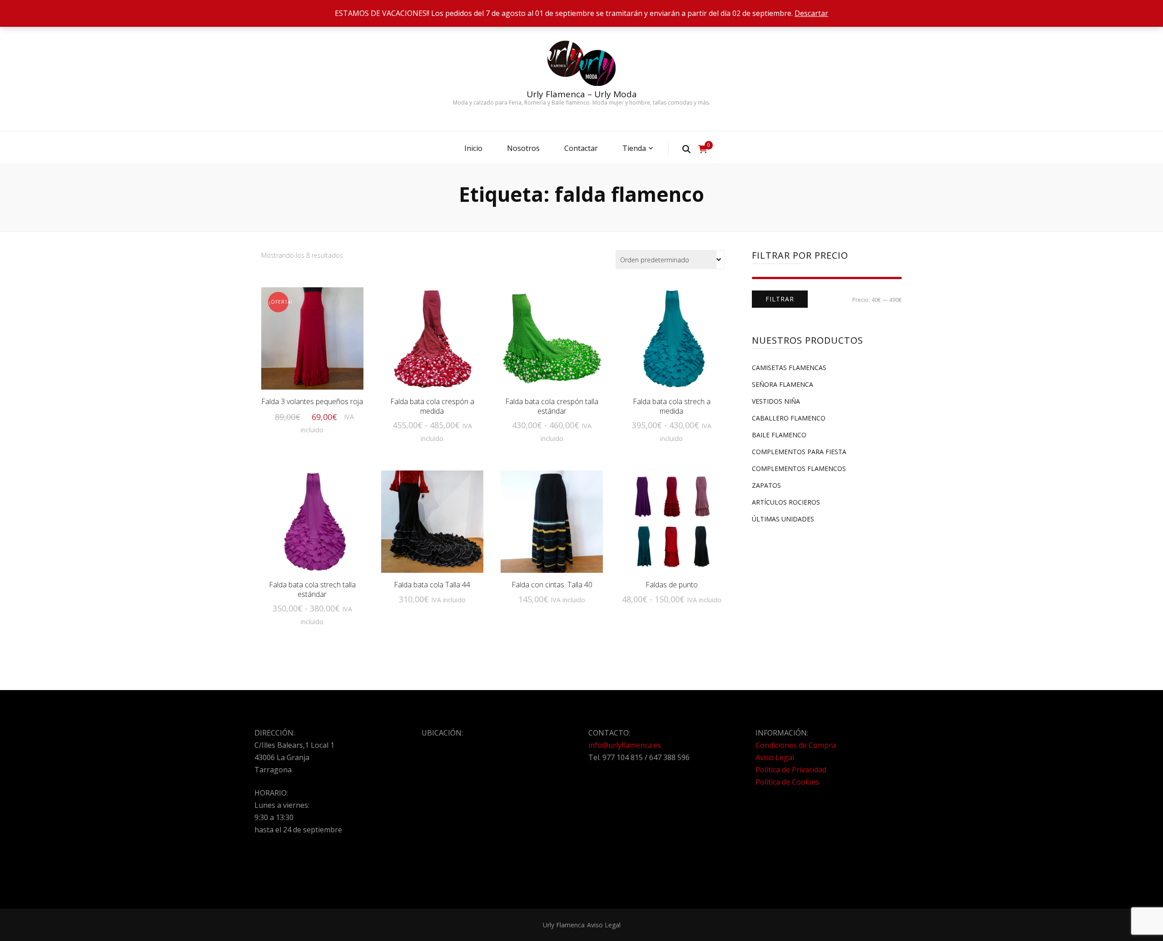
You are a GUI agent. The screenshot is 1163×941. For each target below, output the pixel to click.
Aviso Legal (774, 757)
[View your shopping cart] (702, 149)
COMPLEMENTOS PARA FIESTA (799, 451)
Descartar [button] (811, 13)
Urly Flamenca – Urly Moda (582, 94)
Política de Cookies (787, 782)
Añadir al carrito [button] (552, 520)
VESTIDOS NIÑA (776, 401)
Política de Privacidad (790, 770)
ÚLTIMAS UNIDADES (783, 519)
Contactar (581, 148)
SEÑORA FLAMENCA (782, 384)
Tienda (634, 148)
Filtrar (779, 299)
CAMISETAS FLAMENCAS (789, 367)
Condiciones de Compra (795, 745)
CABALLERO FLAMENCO (788, 418)
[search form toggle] (686, 148)
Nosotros (523, 148)
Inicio (473, 148)
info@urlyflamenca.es (624, 745)
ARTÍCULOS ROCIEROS (786, 502)
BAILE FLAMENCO (779, 434)
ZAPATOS (766, 485)
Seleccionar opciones (312, 344)
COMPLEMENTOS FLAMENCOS (799, 468)
